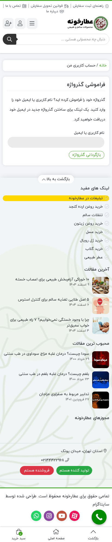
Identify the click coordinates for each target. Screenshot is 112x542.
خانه (103, 65)
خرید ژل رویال (91, 240)
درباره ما (52, 11)
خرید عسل (94, 232)
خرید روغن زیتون (88, 223)
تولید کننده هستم (74, 470)
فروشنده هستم (36, 470)
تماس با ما (13, 6)
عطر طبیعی (93, 257)
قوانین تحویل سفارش (47, 6)
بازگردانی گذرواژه (86, 155)
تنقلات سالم (93, 215)
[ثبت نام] (8, 23)
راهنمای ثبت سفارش (88, 6)
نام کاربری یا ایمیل (89, 132)
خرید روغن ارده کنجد (86, 206)
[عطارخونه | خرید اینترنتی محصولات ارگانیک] (87, 23)
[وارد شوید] (20, 23)
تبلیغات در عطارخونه (86, 198)
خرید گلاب (94, 249)
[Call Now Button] (99, 517)
